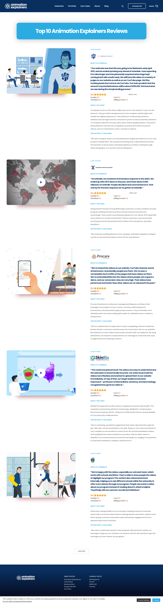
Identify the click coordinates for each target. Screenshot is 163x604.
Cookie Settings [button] (143, 600)
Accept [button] (156, 600)
